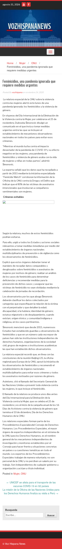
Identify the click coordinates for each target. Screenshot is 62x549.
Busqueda (11, 510)
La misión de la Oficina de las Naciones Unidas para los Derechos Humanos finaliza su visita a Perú (31, 491)
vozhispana (17, 92)
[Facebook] (29, 4)
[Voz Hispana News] (31, 28)
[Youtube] (24, 4)
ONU (34, 63)
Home (10, 63)
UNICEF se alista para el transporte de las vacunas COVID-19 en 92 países (31, 484)
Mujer (22, 63)
